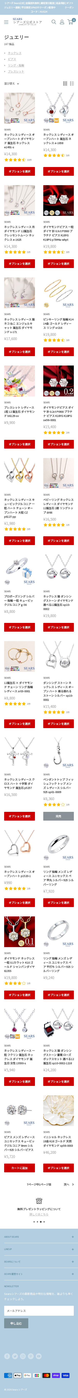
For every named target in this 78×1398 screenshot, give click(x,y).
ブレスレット (16, 71)
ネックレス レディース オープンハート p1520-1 (19, 874)
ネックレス (14, 53)
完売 (58, 816)
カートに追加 (19, 1168)
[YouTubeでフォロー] (39, 1356)
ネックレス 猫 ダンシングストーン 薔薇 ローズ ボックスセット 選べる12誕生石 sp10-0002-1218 (58, 1057)
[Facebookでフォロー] (7, 1356)
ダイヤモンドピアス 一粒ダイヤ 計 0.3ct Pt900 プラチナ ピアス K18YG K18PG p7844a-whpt (58, 233)
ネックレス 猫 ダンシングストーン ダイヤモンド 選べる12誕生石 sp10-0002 (58, 602)
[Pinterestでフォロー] (31, 1356)
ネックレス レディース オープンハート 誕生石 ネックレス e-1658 (58, 139)
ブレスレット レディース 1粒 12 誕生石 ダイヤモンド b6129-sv (19, 411)
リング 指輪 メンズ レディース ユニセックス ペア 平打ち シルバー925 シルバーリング (58, 964)
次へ (66, 1184)
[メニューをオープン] (6, 22)
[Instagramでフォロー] (23, 1356)
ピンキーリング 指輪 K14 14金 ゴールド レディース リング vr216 (58, 323)
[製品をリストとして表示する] (72, 83)
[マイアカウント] (62, 22)
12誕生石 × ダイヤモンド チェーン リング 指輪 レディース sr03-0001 (18, 687)
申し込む (16, 1323)
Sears (7, 129)
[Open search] (54, 22)
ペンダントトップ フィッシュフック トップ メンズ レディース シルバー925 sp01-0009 (58, 785)
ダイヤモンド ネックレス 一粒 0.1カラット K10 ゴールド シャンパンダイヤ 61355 (19, 964)
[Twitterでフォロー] (15, 1356)
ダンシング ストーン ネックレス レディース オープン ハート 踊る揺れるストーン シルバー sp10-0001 (58, 691)
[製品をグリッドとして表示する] (65, 83)
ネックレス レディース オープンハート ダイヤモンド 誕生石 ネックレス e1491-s (19, 141)
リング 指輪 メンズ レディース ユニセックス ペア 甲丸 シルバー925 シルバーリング (58, 878)
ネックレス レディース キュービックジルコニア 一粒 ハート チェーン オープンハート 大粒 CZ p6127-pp (19, 508)
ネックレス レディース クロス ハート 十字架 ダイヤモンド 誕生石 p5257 (19, 783)
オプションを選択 (19, 171)
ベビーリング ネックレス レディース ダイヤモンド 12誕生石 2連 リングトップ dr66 (58, 506)
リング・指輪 (16, 65)
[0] (70, 21)
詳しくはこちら (39, 1214)
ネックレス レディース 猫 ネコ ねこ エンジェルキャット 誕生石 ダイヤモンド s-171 (19, 325)
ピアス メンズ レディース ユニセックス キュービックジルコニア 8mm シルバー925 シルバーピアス (19, 1143)
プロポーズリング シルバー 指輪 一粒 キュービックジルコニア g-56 (19, 600)
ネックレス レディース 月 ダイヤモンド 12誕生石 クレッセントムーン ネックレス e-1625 (19, 233)
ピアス (12, 59)
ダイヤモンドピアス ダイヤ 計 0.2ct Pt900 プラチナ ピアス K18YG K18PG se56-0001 (58, 413)
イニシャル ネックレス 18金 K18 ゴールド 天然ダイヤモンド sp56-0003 (58, 1141)
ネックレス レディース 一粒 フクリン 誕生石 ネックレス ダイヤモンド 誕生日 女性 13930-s (19, 1057)
